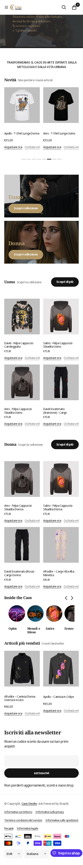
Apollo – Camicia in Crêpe (58, 697)
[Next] (72, 598)
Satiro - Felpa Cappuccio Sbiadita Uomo (58, 345)
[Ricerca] (64, 7)
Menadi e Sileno (33, 630)
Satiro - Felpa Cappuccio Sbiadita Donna (58, 507)
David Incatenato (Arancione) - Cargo (55, 411)
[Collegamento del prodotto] (24, 105)
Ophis (13, 628)
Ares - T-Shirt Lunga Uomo (22, 133)
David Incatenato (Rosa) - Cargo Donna (20, 573)
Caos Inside (29, 804)
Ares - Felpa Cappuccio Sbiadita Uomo (18, 411)
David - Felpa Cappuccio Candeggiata (18, 345)
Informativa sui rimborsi (18, 812)
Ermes (69, 628)
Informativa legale (27, 828)
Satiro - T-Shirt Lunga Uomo (62, 133)
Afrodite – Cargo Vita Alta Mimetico (58, 573)
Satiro (50, 628)
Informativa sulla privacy (50, 812)
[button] (6, 7)
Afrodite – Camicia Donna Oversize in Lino (19, 698)
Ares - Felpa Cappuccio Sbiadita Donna (18, 507)
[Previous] (66, 598)
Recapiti (8, 828)
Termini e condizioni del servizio (23, 820)
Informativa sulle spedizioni (62, 820)
